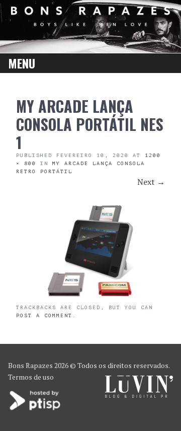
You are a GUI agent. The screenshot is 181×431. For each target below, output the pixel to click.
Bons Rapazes (30, 365)
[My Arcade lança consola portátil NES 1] (90, 298)
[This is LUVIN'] (139, 395)
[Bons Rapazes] (90, 23)
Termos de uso (31, 377)
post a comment (44, 315)
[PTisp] (35, 409)
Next (151, 181)
